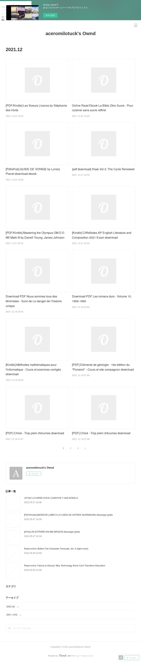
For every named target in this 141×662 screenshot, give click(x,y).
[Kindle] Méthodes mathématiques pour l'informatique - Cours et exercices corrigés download (33, 369)
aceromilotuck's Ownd (71, 33)
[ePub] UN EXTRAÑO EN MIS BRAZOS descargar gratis (52, 531)
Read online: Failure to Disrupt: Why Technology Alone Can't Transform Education (64, 565)
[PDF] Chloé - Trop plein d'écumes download (35, 433)
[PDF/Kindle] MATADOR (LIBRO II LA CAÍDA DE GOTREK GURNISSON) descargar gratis (68, 514)
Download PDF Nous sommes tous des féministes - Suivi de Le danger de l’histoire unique (34, 301)
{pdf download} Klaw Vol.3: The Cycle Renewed (103, 169)
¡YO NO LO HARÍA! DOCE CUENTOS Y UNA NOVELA (51, 497)
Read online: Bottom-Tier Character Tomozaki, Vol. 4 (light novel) (56, 548)
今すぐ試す (50, 15)
